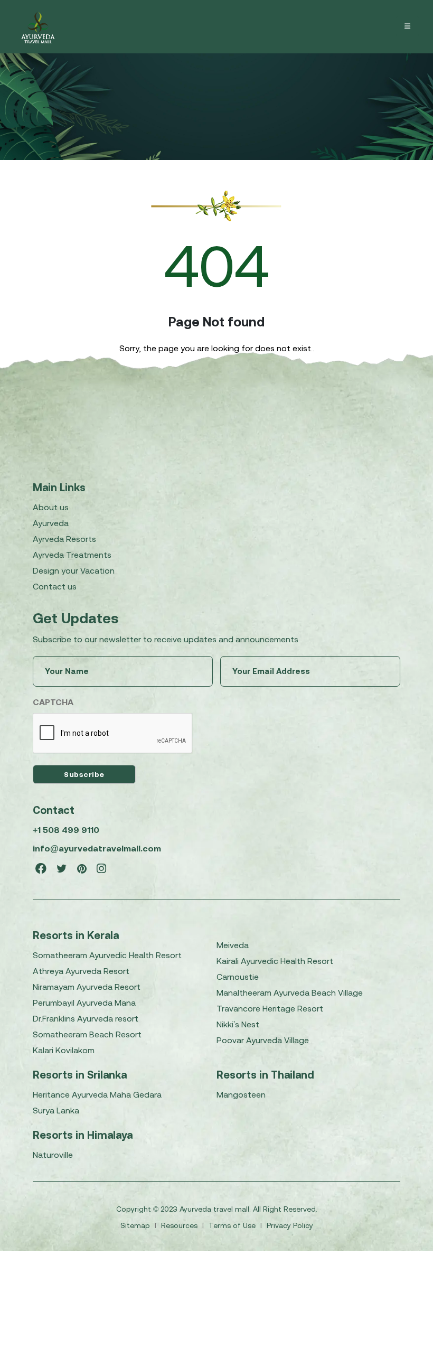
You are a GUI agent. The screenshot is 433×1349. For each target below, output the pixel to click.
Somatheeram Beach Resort (87, 1034)
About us (51, 507)
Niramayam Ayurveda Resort (86, 986)
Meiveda (232, 945)
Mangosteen (241, 1094)
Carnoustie (237, 976)
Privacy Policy (290, 1225)
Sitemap (136, 1225)
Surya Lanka (56, 1110)
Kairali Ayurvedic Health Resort (274, 961)
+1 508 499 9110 (66, 830)
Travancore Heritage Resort (269, 1008)
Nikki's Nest (237, 1024)
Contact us (55, 586)
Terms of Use (233, 1225)
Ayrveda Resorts (64, 539)
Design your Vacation (74, 570)
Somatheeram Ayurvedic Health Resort (107, 955)
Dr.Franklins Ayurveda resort (85, 1018)
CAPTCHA (53, 702)
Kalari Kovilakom (64, 1050)
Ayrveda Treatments (72, 554)
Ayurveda (51, 523)
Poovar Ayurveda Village (262, 1040)
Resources (180, 1225)
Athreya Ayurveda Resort (81, 971)
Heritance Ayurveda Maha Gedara (97, 1094)
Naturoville (53, 1154)
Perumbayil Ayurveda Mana (84, 1002)
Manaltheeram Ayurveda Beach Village (289, 992)
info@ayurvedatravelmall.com (97, 848)
